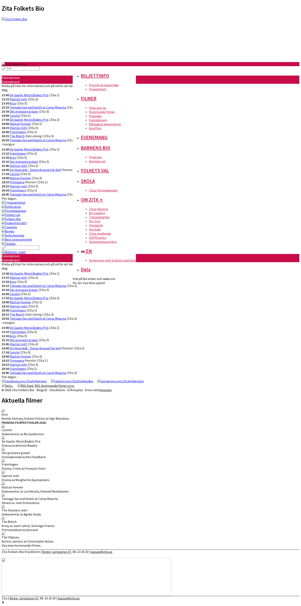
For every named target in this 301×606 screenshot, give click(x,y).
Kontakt (95, 229)
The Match (17, 136)
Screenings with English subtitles (112, 260)
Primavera (17, 182)
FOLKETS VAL (95, 170)
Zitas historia (98, 209)
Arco (13, 103)
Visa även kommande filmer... (22, 545)
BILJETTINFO (95, 75)
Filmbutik (96, 225)
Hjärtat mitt (18, 99)
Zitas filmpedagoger (103, 190)
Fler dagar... (9, 198)
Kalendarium (98, 120)
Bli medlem (97, 213)
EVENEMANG (94, 137)
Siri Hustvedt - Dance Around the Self (35, 170)
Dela (86, 269)
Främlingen (18, 132)
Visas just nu (97, 108)
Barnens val (97, 161)
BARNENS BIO (95, 148)
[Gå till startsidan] (150, 39)
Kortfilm (95, 128)
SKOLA (88, 181)
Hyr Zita (94, 221)
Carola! (15, 115)
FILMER (88, 98)
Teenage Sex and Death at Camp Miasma (38, 107)
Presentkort (97, 89)
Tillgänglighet (99, 217)
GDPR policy (97, 238)
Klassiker (95, 116)
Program (95, 157)
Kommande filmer (102, 112)
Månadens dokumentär (105, 124)
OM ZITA (92, 199)
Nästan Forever (20, 124)
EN (88, 251)
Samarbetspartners (103, 242)
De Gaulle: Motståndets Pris (29, 95)
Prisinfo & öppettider (104, 85)
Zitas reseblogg (100, 233)
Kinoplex (105, 390)
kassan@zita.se (101, 552)
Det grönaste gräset (24, 111)
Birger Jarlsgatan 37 (56, 552)
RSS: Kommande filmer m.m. (54, 386)
